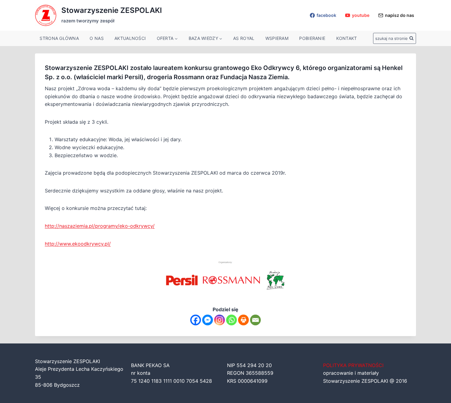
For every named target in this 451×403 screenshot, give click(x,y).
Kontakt (346, 38)
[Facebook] (195, 320)
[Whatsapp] (231, 320)
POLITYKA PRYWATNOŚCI (353, 365)
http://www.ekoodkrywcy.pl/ (78, 244)
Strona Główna (59, 38)
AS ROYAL (243, 38)
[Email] (255, 320)
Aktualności (130, 38)
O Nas (96, 38)
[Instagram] (219, 320)
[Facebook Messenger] (207, 320)
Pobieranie (312, 38)
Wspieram (276, 38)
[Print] (243, 320)
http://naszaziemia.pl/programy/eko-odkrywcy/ (100, 226)
